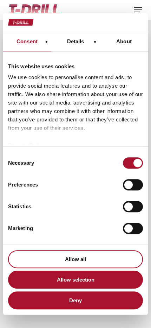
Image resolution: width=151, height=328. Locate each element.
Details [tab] (75, 41)
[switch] (133, 184)
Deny (75, 300)
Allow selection (75, 280)
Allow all (75, 259)
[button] (138, 9)
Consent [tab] (27, 41)
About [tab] (124, 41)
